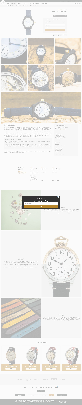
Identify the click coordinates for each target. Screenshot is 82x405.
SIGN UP (41, 206)
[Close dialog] (58, 197)
